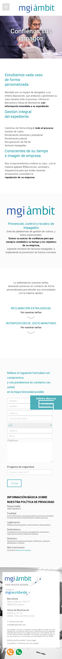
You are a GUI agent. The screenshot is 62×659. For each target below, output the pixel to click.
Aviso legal (31, 640)
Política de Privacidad (23, 550)
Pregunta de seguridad (20, 466)
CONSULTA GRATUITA (46, 405)
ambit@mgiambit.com (16, 624)
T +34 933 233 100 (15, 621)
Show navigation (6, 6)
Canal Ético (12, 643)
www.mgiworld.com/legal (43, 636)
